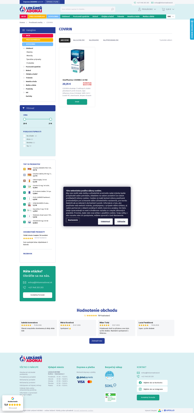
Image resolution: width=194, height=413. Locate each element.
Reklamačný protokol (27, 383)
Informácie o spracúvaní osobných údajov (28, 394)
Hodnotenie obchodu (97, 310)
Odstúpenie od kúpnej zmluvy (30, 385)
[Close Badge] (22, 396)
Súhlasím (121, 222)
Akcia (29, 139)
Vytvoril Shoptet (151, 411)
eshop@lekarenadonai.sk (40, 282)
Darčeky (29, 96)
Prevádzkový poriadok (28, 377)
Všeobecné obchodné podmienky (27, 373)
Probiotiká (30, 63)
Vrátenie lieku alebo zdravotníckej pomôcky (28, 389)
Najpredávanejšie (110, 40)
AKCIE (28, 36)
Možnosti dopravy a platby (86, 372)
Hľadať (112, 9)
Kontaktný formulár (38, 295)
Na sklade (31, 136)
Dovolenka (30, 44)
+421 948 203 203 (35, 287)
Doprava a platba (52, 2)
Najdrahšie (94, 40)
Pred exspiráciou (33, 40)
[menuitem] (24, 16)
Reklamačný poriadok (27, 380)
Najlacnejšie (79, 40)
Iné (27, 92)
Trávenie (29, 78)
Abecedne (65, 40)
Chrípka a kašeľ (31, 74)
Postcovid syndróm (33, 67)
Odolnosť (29, 48)
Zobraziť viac (97, 341)
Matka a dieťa (31, 85)
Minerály (29, 56)
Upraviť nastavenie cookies (83, 411)
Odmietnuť (105, 222)
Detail (77, 102)
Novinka (30, 143)
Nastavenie (73, 220)
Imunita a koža (31, 81)
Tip (29, 146)
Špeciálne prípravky (33, 59)
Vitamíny (29, 52)
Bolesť (28, 70)
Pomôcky (29, 89)
